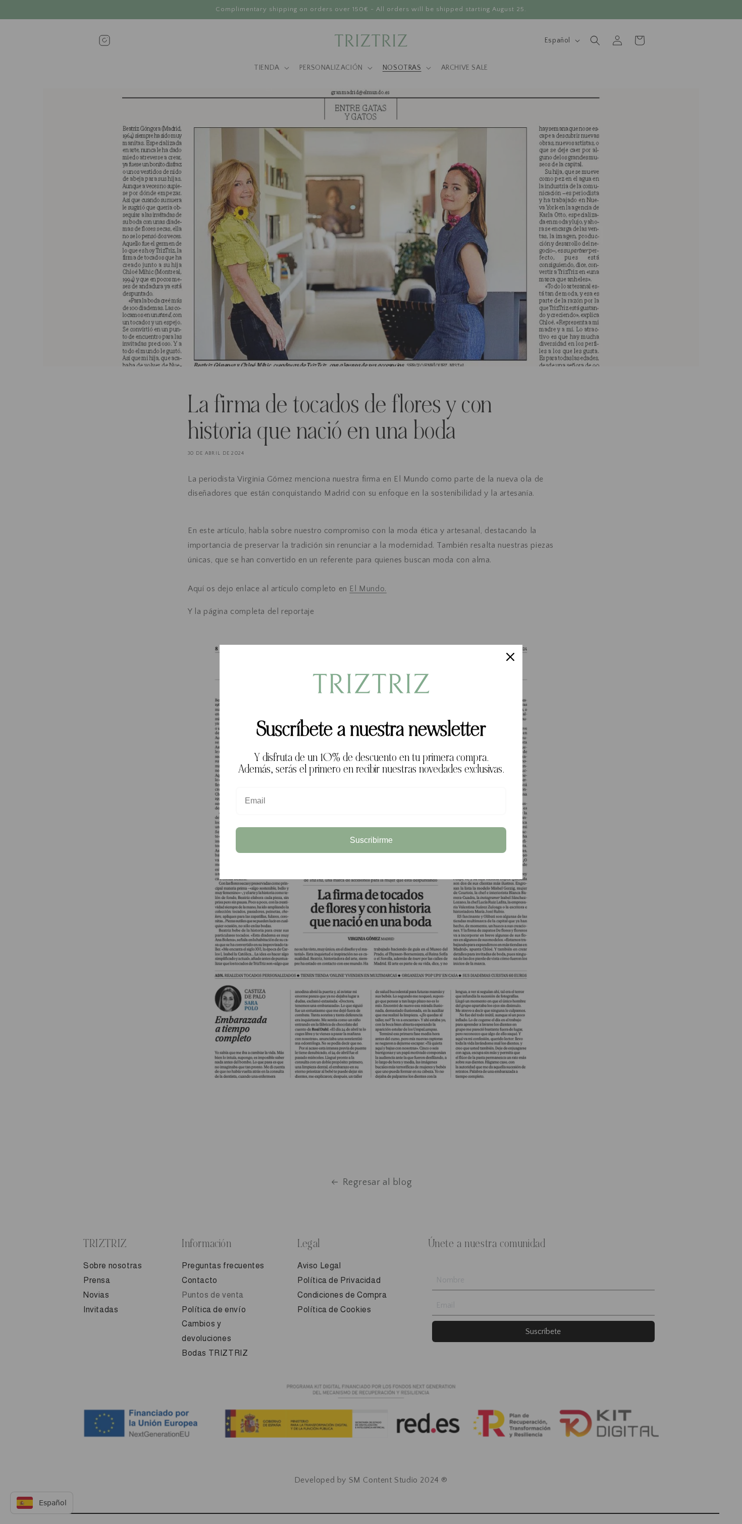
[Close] (510, 657)
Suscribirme (371, 840)
